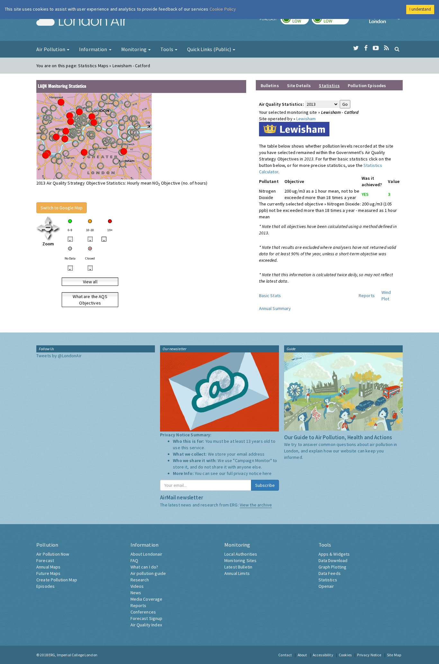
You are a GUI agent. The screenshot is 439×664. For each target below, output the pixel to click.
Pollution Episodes (367, 85)
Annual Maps (48, 567)
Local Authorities (240, 554)
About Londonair (146, 554)
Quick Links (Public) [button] (209, 49)
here (267, 473)
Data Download (333, 560)
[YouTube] (375, 48)
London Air (81, 21)
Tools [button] (167, 49)
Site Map (394, 654)
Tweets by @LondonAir (59, 356)
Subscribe (265, 485)
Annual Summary (275, 308)
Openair (326, 586)
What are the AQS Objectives (90, 300)
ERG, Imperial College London (73, 654)
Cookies (345, 654)
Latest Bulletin (238, 567)
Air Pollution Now (52, 554)
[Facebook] (366, 48)
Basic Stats (270, 295)
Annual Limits (237, 573)
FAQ (134, 560)
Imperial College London (386, 21)
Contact (285, 654)
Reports (367, 295)
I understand (420, 9)
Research (139, 580)
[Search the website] (397, 49)
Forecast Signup (146, 618)
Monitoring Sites (240, 560)
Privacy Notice (369, 654)
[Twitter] (356, 48)
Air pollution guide (148, 573)
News (135, 593)
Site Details (299, 85)
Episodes (45, 586)
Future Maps (48, 573)
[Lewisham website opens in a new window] (294, 129)
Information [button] (93, 49)
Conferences (143, 612)
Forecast (45, 560)
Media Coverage (146, 599)
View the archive (256, 505)
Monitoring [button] (134, 49)
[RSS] (386, 48)
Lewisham (306, 119)
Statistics (327, 580)
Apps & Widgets (334, 554)
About (302, 654)
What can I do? (144, 567)
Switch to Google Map (61, 208)
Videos (137, 586)
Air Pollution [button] (51, 49)
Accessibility (323, 654)
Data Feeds (329, 573)
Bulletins (270, 85)
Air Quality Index (146, 625)
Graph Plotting (332, 567)
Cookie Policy (223, 9)
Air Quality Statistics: (281, 104)
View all (90, 282)
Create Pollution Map (56, 580)
